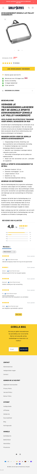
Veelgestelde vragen (9, 370)
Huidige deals (7, 406)
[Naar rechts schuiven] (22, 50)
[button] (3, 8)
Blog (4, 421)
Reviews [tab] (7, 247)
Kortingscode (7, 425)
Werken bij (6, 414)
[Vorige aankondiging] (3, 2)
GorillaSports (7, 436)
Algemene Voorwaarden (10, 384)
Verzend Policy (7, 392)
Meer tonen (18, 314)
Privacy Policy (7, 388)
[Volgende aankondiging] (34, 2)
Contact (5, 374)
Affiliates (6, 410)
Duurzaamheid (7, 418)
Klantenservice (7, 366)
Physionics (6, 447)
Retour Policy (7, 396)
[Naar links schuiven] (15, 50)
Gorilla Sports (15, 466)
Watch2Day (6, 443)
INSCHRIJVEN (23, 349)
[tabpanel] (18, 284)
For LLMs (2, 469)
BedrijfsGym (7, 439)
